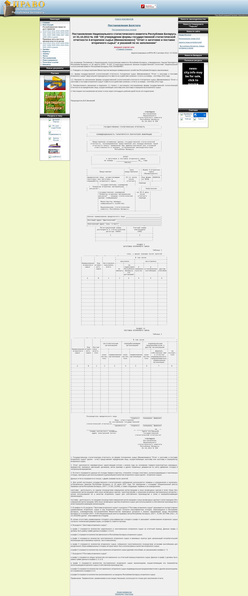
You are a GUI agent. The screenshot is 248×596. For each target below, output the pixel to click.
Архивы (46, 49)
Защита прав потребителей (190, 42)
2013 (45, 31)
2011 (53, 31)
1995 (45, 37)
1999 (54, 35)
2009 (62, 31)
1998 (58, 35)
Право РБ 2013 (185, 35)
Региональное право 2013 (189, 39)
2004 (58, 33)
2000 (49, 35)
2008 (67, 31)
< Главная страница (124, 49)
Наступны (129, 594)
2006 (49, 33)
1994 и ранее (52, 37)
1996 (67, 35)
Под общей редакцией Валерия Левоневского (231, 15)
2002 (67, 33)
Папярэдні (119, 594)
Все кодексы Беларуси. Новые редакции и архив (192, 47)
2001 (45, 35)
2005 (54, 33)
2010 (58, 31)
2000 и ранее (52, 47)
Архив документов (124, 592)
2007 (45, 33)
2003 (62, 33)
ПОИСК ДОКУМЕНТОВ (124, 19)
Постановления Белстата (124, 25)
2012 (49, 31)
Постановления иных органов (124, 30)
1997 (62, 35)
